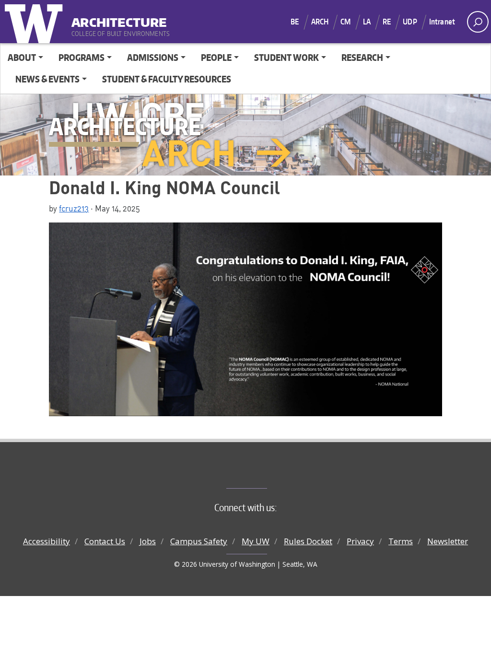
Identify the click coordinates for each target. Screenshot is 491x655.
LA (367, 21)
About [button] (22, 57)
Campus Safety (198, 541)
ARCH (320, 21)
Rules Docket (308, 541)
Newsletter (447, 541)
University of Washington (36, 21)
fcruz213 (74, 208)
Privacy (360, 541)
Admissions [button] (152, 57)
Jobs (148, 541)
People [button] (216, 57)
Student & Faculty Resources (166, 79)
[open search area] (478, 22)
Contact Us (104, 541)
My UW (255, 541)
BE (295, 21)
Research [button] (362, 57)
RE (387, 21)
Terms (400, 541)
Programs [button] (81, 57)
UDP (410, 21)
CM (345, 21)
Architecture (119, 19)
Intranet (442, 21)
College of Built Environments (265, 472)
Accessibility (46, 541)
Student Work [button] (286, 57)
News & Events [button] (47, 79)
